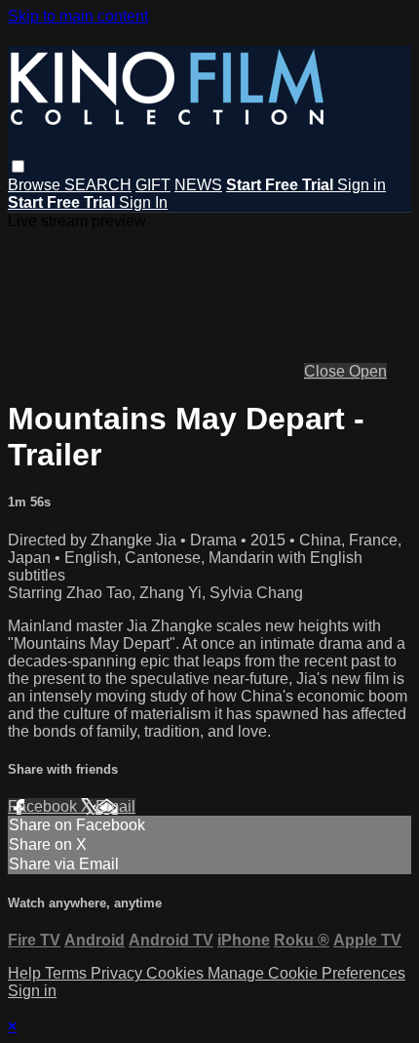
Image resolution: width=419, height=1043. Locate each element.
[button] (18, 166)
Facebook (44, 806)
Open (368, 371)
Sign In (143, 202)
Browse (36, 185)
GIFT (153, 185)
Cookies (177, 973)
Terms (68, 973)
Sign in (361, 185)
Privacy (118, 973)
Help (26, 973)
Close (326, 371)
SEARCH (98, 185)
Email (115, 806)
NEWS (198, 185)
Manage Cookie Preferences (306, 973)
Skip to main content (78, 16)
